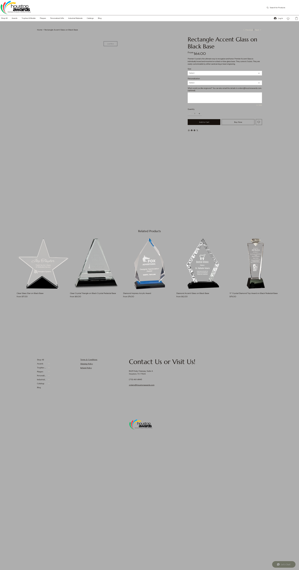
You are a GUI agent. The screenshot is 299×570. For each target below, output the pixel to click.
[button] (90, 18)
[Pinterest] (194, 130)
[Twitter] (197, 130)
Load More (110, 44)
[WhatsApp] (189, 130)
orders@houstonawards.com (249, 88)
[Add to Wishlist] (259, 122)
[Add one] (199, 113)
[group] (149, 267)
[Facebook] (191, 130)
